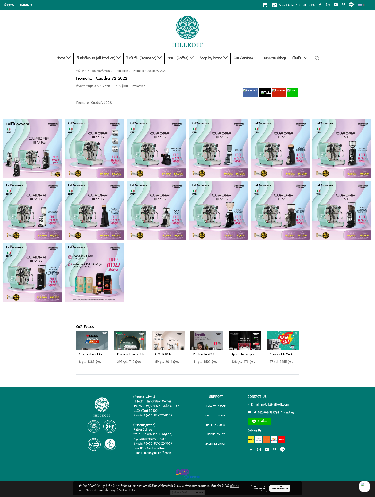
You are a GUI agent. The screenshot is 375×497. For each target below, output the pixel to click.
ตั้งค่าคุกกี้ (259, 488)
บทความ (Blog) (275, 58)
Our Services (244, 58)
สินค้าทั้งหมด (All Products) (96, 58)
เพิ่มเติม (298, 58)
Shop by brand (211, 58)
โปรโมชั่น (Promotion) (142, 58)
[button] (317, 58)
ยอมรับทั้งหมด (280, 488)
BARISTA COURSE (216, 425)
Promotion (138, 86)
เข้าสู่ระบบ (9, 5)
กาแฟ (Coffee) (179, 58)
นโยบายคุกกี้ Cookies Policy (119, 490)
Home (61, 58)
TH (364, 5)
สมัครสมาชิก (26, 5)
